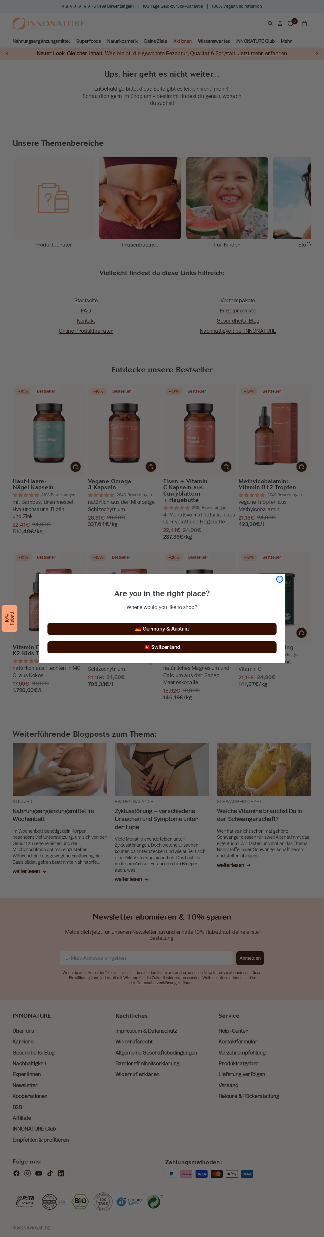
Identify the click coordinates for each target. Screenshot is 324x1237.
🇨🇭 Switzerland (162, 647)
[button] (9, 618)
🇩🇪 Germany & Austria (162, 629)
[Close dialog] (280, 579)
